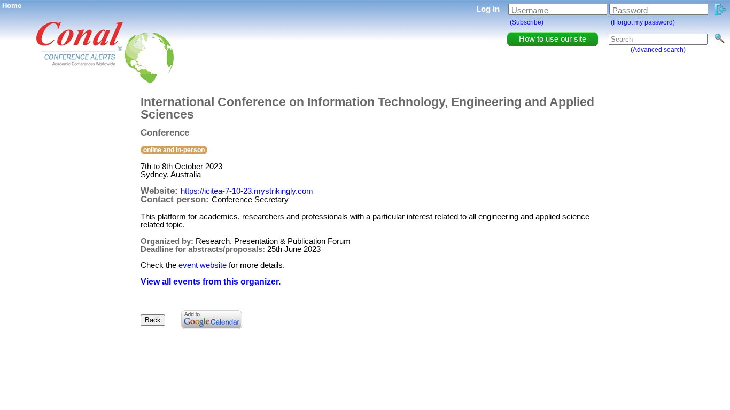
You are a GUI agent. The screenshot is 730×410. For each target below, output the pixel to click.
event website (202, 265)
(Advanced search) (658, 49)
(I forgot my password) (643, 22)
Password (630, 10)
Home (11, 5)
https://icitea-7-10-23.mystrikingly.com (247, 190)
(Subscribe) (526, 22)
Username (529, 10)
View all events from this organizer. (211, 281)
